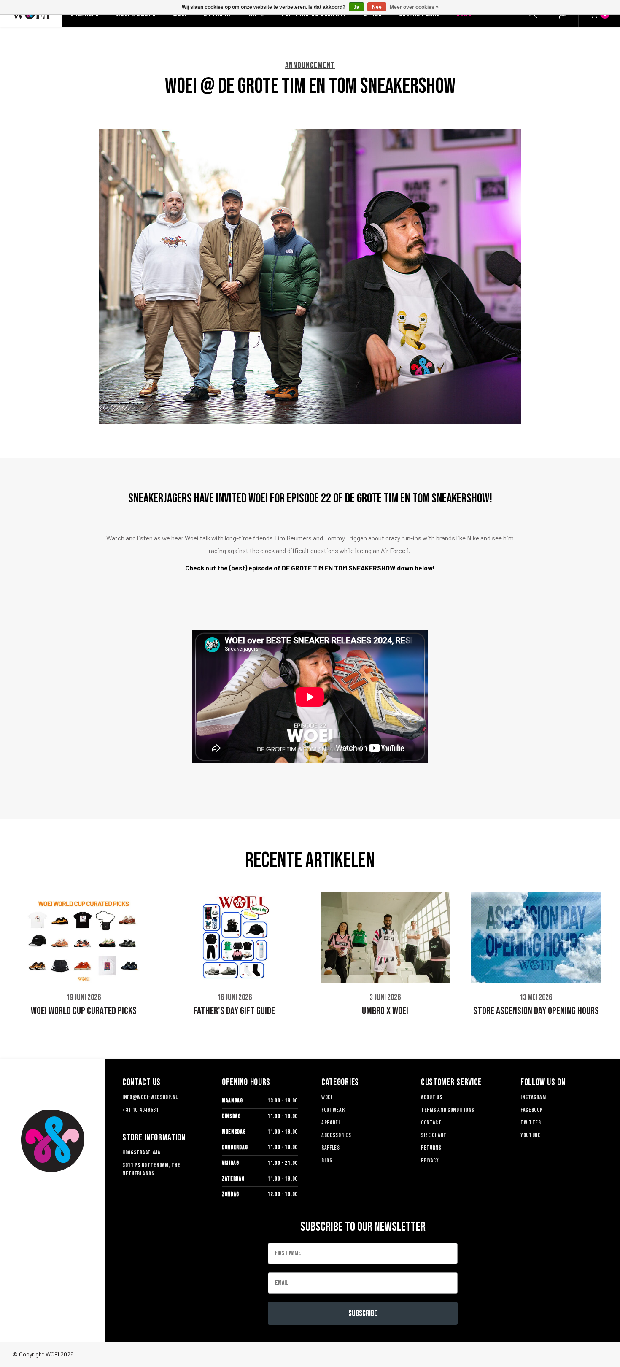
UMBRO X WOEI (385, 1011)
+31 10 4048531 (140, 1109)
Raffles (330, 1147)
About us (431, 1097)
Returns (431, 1147)
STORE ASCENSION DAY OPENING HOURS (536, 1011)
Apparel (331, 1122)
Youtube (530, 1135)
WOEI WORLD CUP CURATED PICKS (84, 1011)
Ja (356, 7)
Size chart (434, 1135)
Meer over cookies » (414, 7)
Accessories (336, 1135)
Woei (326, 1097)
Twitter (530, 1122)
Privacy (430, 1160)
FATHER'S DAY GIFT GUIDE (234, 1011)
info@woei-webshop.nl (150, 1097)
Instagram (533, 1097)
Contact (431, 1122)
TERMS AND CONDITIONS (447, 1109)
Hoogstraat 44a (141, 1152)
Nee (377, 7)
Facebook (531, 1109)
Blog (326, 1160)
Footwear (333, 1109)
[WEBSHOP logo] (52, 1141)
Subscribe (362, 1313)
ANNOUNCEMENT (310, 65)
